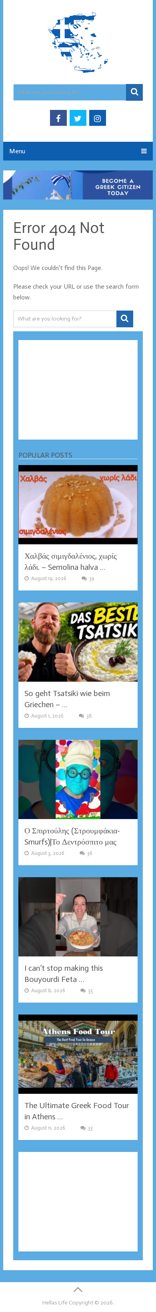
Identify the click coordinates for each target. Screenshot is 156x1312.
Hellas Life (55, 1302)
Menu (17, 151)
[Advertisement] (78, 390)
